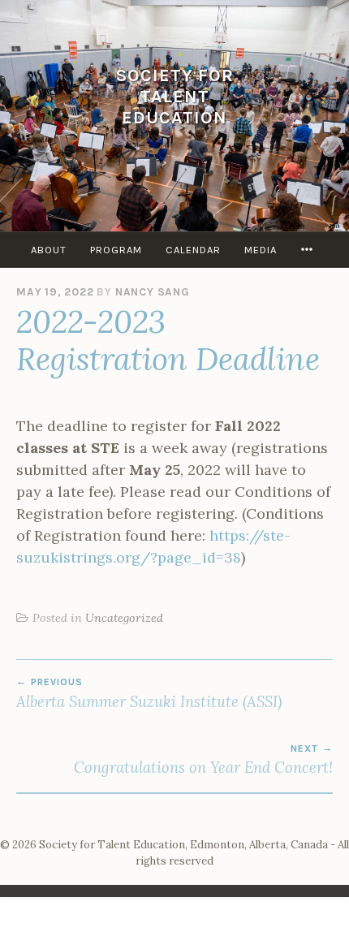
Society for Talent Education (175, 96)
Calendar (193, 250)
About (49, 250)
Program (116, 250)
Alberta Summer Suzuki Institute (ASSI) (149, 693)
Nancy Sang (152, 292)
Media (260, 250)
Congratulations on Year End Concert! (203, 760)
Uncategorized (124, 617)
